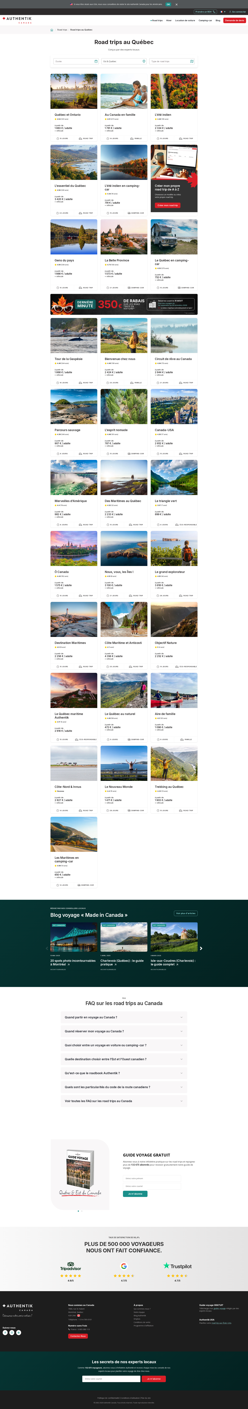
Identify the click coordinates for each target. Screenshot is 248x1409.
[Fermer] (176, 4)
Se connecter (239, 11)
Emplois (137, 1319)
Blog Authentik (140, 1315)
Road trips (62, 29)
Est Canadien (59, 925)
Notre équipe (139, 1312)
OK (168, 4)
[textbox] (76, 60)
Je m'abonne (135, 1194)
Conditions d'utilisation (130, 1398)
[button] (223, 12)
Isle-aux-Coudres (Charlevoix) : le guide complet (173, 962)
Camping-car (205, 20)
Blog (218, 20)
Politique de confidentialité (108, 1398)
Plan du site (146, 1398)
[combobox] (76, 61)
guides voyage (220, 1308)
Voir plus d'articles (185, 913)
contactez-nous (78, 1336)
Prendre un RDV (204, 11)
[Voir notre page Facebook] (5, 1332)
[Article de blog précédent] (47, 948)
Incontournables (58, 969)
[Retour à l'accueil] (52, 29)
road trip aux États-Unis (221, 1323)
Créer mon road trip (168, 205)
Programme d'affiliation (143, 1325)
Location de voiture (185, 20)
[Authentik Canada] (17, 20)
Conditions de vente (142, 1322)
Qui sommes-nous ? (142, 1309)
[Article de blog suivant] (201, 948)
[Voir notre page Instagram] (11, 1332)
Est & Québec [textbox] (109, 61)
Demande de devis (234, 20)
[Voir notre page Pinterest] (18, 1332)
